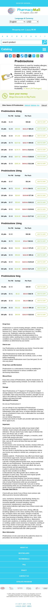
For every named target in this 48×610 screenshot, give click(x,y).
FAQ (24, 565)
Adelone (33, 105)
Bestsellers (24, 553)
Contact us (24, 576)
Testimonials (24, 559)
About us (24, 547)
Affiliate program (24, 582)
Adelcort (27, 105)
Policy (24, 570)
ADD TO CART (41, 122)
